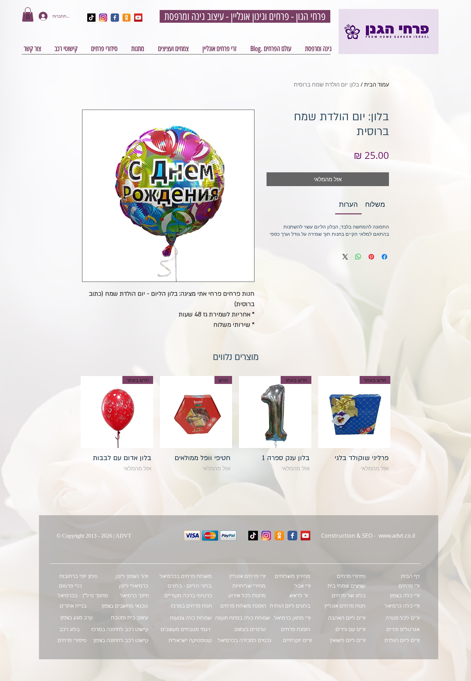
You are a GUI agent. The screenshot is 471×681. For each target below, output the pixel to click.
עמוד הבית (376, 84)
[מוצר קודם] (400, 412)
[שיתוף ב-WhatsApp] (358, 257)
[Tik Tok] (253, 535)
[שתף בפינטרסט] (371, 257)
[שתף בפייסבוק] (384, 257)
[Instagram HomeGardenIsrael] (103, 17)
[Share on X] (345, 257)
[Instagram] (266, 535)
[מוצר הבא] (71, 412)
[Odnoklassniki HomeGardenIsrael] (126, 17)
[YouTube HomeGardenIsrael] (138, 17)
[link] (348, 204)
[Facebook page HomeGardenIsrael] (115, 17)
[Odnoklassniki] (279, 535)
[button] (28, 14)
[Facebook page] (292, 535)
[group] (235, 430)
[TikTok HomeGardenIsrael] (91, 17)
